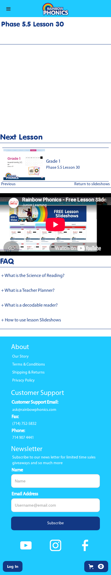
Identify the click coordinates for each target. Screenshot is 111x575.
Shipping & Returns (28, 372)
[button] (96, 566)
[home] (55, 8)
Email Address (25, 494)
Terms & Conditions (28, 364)
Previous (8, 184)
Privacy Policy (23, 380)
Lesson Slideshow (33, 42)
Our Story (20, 356)
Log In (12, 566)
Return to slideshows (92, 184)
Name (17, 470)
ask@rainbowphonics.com (34, 410)
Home (8, 42)
